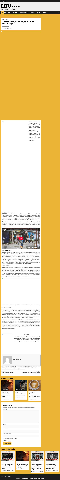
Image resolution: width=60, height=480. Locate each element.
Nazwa (4, 424)
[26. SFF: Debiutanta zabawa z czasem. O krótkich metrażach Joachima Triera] (52, 456)
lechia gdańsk (27, 367)
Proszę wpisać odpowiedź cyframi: (10, 438)
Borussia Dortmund (12, 366)
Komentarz (5, 409)
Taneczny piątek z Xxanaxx (7, 372)
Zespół (5, 476)
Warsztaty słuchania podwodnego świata (21, 394)
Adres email (5, 429)
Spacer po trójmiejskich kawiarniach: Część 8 (34, 395)
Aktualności (7, 12)
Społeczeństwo (23, 12)
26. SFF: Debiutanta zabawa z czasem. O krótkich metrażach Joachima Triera (51, 466)
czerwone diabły (19, 366)
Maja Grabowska (10, 470)
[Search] (58, 13)
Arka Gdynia (6, 366)
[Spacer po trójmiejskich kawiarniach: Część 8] (34, 385)
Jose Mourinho (21, 367)
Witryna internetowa (7, 433)
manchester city (33, 367)
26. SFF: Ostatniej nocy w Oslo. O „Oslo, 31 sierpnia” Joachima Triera (7, 466)
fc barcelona (16, 367)
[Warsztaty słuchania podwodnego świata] (21, 385)
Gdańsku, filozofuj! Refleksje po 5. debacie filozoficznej (31, 373)
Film (5, 392)
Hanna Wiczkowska (6, 399)
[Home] (2, 13)
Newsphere (32, 478)
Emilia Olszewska (33, 399)
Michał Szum (10, 28)
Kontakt (44, 12)
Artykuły (3, 19)
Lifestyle (32, 12)
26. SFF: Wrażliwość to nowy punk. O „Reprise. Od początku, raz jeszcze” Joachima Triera (36, 467)
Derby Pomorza (25, 366)
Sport (38, 12)
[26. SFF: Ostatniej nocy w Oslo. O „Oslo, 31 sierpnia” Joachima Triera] (8, 456)
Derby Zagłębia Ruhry (9, 367)
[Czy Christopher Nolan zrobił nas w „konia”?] (7, 385)
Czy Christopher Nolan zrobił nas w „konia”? (6, 395)
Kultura (15, 12)
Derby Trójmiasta (32, 366)
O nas (2, 476)
